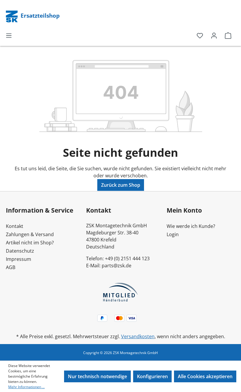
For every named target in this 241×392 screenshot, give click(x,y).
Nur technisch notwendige (97, 376)
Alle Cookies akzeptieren (205, 376)
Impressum (18, 259)
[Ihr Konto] (214, 35)
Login (173, 234)
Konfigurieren (152, 376)
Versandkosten (138, 336)
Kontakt (14, 226)
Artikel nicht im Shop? (30, 242)
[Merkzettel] (200, 35)
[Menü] (9, 35)
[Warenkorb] (228, 35)
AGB (10, 267)
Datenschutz (20, 251)
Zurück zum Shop (120, 185)
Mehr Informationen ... (26, 386)
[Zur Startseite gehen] (12, 16)
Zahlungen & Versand (30, 234)
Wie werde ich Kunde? (191, 226)
